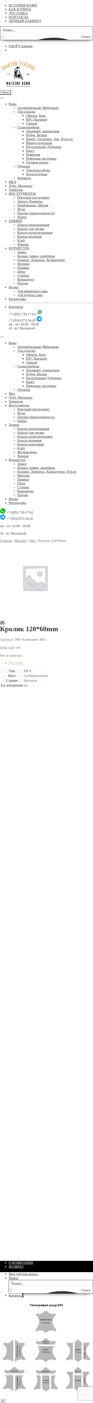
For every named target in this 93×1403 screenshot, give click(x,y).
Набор (22, 217)
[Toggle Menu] (1, 97)
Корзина (16, 1295)
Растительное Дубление (43, 147)
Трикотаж (16, 190)
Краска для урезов (30, 229)
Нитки (13, 287)
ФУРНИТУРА (19, 248)
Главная (6, 541)
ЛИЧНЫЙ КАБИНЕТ (25, 21)
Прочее (22, 283)
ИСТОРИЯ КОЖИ (23, 5)
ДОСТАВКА (18, 13)
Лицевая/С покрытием (42, 131)
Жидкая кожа (27, 452)
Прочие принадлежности (36, 213)
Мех (12, 393)
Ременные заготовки (41, 158)
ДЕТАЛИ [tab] (16, 663)
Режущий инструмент (33, 197)
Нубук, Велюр (36, 135)
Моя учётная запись (23, 1274)
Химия (14, 425)
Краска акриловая (30, 444)
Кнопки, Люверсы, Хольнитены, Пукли (46, 471)
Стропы (23, 275)
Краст (30, 151)
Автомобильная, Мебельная (37, 108)
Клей (21, 240)
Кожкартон (25, 279)
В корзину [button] (19, 810)
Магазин (20, 541)
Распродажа (17, 299)
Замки (21, 252)
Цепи (21, 271)
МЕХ (12, 182)
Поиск (13, 1278)
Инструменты (19, 405)
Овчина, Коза (36, 115)
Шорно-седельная (39, 143)
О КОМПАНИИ (21, 1263)
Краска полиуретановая (34, 232)
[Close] (1, 336)
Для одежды (26, 112)
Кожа (12, 104)
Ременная (33, 154)
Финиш (23, 244)
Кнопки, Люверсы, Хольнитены (41, 260)
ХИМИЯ (15, 221)
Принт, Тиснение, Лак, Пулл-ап (49, 139)
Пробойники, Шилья (32, 205)
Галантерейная (28, 127)
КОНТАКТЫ (18, 17)
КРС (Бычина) (36, 119)
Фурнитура (17, 460)
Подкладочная (36, 174)
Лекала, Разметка (30, 201)
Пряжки (23, 268)
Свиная (31, 123)
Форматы (24, 178)
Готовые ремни (37, 162)
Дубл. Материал (20, 186)
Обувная (23, 166)
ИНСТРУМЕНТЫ (22, 193)
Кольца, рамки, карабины (36, 256)
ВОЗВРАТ (16, 1266)
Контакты (16, 307)
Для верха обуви (38, 170)
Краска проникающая (33, 225)
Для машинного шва (32, 291)
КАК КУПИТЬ (20, 9)
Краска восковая (29, 236)
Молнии (23, 264)
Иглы (21, 209)
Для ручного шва (30, 295)
